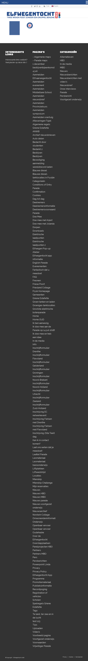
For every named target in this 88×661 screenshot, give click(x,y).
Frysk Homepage (41, 291)
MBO (62, 67)
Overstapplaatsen (41, 543)
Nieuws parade (40, 500)
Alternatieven (66, 57)
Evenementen (39, 266)
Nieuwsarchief (40, 511)
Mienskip (37, 479)
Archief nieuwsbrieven (44, 135)
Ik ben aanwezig (41, 323)
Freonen (37, 280)
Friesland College (41, 287)
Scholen (37, 600)
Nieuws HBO (39, 493)
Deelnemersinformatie (44, 206)
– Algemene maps (42, 57)
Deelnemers (39, 202)
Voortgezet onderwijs (43, 639)
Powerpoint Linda (41, 564)
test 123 (36, 621)
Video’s (36, 632)
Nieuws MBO (39, 497)
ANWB (36, 131)
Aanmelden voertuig (43, 117)
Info (34, 344)
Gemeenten (38, 294)
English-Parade (40, 262)
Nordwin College (41, 514)
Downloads (38, 231)
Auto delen (38, 138)
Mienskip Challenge (42, 482)
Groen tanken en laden (44, 301)
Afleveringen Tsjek (42, 120)
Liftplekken (38, 468)
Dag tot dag (38, 199)
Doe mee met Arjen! (42, 220)
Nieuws (36, 490)
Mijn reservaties (40, 486)
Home (36, 316)
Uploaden (38, 628)
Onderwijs (38, 522)
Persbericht (66, 96)
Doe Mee (37, 216)
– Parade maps (40, 60)
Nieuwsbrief (66, 85)
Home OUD (38, 319)
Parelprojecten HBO (43, 546)
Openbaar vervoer (42, 525)
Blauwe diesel (40, 170)
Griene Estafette (41, 298)
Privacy (36, 568)
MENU (5, 2)
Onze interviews (68, 89)
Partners (37, 550)
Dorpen (36, 227)
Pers (35, 557)
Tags (35, 610)
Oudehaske (38, 532)
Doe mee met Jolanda (43, 223)
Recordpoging (40, 589)
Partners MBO (39, 553)
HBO (62, 60)
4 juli (35, 71)
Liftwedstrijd (39, 472)
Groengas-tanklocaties (44, 305)
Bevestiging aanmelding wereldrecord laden (42, 163)
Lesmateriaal (39, 458)
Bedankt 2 (37, 149)
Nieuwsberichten (68, 74)
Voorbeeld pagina (42, 635)
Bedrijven (37, 152)
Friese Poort (39, 284)
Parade (63, 92)
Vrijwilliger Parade (42, 646)
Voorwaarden (39, 642)
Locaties (37, 475)
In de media (38, 341)
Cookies (37, 195)
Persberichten (40, 561)
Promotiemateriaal (42, 582)
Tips (35, 624)
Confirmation (39, 191)
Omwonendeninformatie (45, 518)
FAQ (35, 277)
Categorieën (39, 181)
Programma (38, 578)
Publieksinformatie (42, 585)
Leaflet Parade (40, 454)
